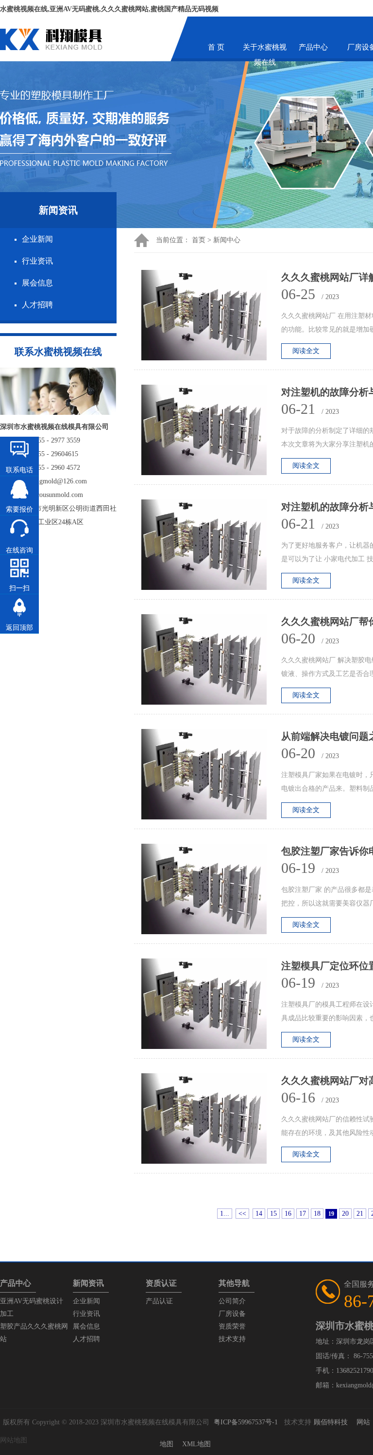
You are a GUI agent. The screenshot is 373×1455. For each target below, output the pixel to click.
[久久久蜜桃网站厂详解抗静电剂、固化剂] (211, 318)
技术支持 (232, 1339)
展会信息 (37, 283)
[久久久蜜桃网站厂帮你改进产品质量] (211, 662)
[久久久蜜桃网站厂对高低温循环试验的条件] (211, 1121)
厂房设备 (232, 1313)
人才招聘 (37, 305)
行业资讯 (37, 261)
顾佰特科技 (331, 1422)
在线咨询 (19, 550)
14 (258, 1213)
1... (224, 1213)
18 (317, 1213)
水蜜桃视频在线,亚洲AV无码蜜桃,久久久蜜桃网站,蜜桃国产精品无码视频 (109, 9)
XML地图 (196, 1444)
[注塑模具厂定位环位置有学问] (211, 1006)
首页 (198, 240)
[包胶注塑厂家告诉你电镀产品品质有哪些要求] (211, 892)
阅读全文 (306, 351)
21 (359, 1213)
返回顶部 (19, 627)
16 (288, 1213)
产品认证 (159, 1301)
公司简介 (232, 1301)
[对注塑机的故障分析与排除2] (211, 432)
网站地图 (13, 1440)
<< (242, 1213)
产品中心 (313, 47)
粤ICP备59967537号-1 (246, 1422)
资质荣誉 (232, 1326)
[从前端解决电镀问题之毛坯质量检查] (211, 777)
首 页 (216, 47)
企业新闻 (37, 239)
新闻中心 (226, 240)
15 (273, 1213)
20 (345, 1213)
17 (302, 1213)
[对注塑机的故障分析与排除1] (211, 547)
